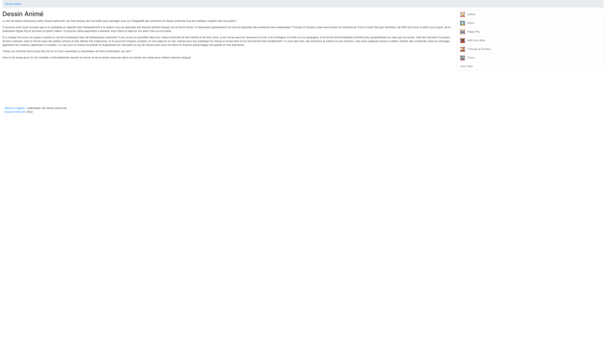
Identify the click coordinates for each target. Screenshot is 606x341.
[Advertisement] (97, 84)
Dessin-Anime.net (15, 111)
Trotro (470, 57)
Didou (469, 22)
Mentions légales (15, 108)
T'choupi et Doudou (478, 49)
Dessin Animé (13, 3)
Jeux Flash (466, 66)
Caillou (470, 14)
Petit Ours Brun (475, 40)
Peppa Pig (472, 31)
